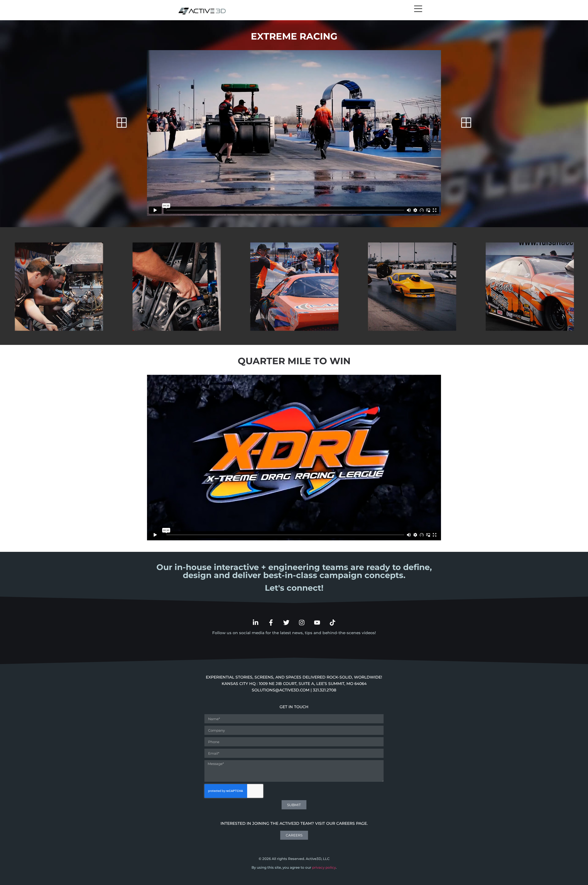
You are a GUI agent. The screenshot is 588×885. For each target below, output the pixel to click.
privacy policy (324, 867)
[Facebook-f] (271, 622)
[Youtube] (317, 622)
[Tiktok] (332, 622)
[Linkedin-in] (255, 622)
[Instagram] (302, 622)
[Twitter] (286, 622)
